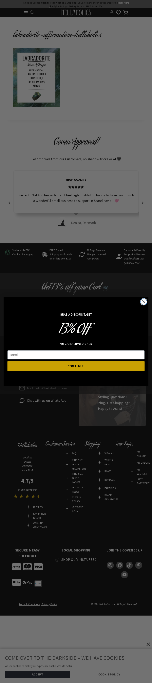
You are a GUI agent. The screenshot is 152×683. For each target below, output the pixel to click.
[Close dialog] (144, 302)
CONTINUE (76, 366)
